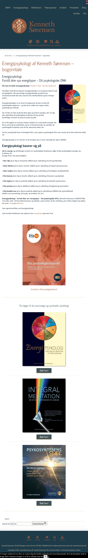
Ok (45, 556)
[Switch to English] (87, 3)
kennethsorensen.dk (79, 546)
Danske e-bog (35, 86)
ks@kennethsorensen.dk (61, 546)
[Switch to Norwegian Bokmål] (87, 1)
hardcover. (20, 203)
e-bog (10, 203)
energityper (38, 213)
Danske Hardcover (49, 86)
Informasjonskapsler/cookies (70, 550)
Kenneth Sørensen (44, 30)
